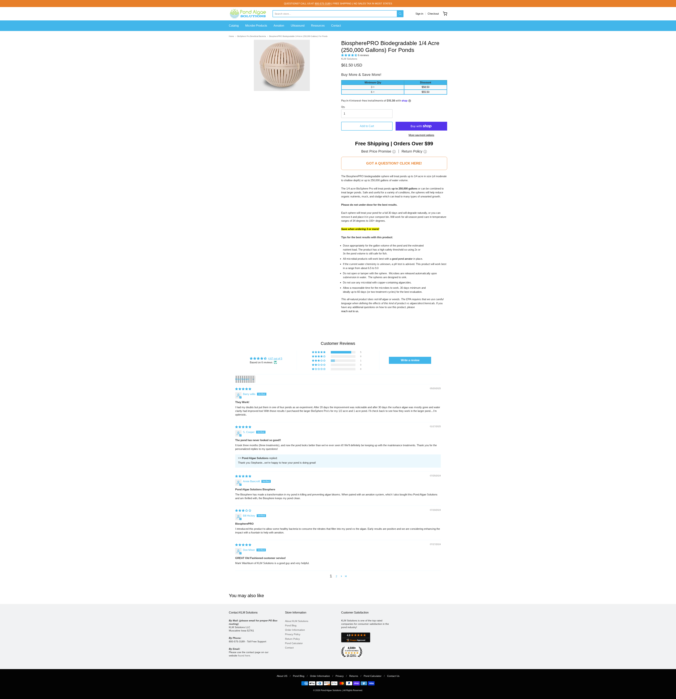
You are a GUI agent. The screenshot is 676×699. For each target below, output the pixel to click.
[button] (349, 55)
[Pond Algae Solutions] (251, 14)
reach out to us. (350, 311)
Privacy (340, 676)
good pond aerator (402, 258)
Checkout (433, 13)
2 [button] (336, 576)
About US (282, 676)
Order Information (295, 629)
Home (231, 36)
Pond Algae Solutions (331, 690)
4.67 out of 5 (275, 358)
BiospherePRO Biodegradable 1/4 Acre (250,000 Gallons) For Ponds (298, 36)
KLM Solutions (349, 58)
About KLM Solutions (296, 621)
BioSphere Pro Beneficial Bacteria (251, 36)
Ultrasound (298, 25)
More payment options (421, 135)
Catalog (234, 25)
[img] (243, 388)
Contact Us (393, 676)
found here (244, 655)
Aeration (279, 25)
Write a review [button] (410, 360)
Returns (353, 676)
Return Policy (292, 638)
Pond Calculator (294, 643)
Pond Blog (290, 625)
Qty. (343, 107)
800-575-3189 (323, 3)
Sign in (419, 13)
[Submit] (400, 13)
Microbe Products (256, 25)
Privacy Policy (292, 634)
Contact (336, 25)
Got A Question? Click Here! (394, 163)
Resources (318, 25)
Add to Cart (367, 126)
